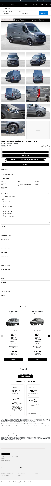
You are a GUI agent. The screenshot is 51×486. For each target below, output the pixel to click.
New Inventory (4, 470)
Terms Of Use (14, 482)
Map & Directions (37, 471)
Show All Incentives (25, 376)
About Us (35, 470)
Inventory (3, 468)
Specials (19, 470)
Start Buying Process (25, 152)
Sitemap (18, 482)
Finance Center (20, 471)
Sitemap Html (21, 482)
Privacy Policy (10, 482)
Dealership (36, 468)
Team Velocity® (38, 481)
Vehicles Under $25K (5, 475)
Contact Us (6, 454)
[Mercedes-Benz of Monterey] (4, 4)
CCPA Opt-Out (29, 482)
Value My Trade (20, 475)
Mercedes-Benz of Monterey (4, 482)
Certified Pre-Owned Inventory (7, 473)
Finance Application (21, 473)
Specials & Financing (21, 468)
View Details (13, 359)
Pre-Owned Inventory (5, 471)
